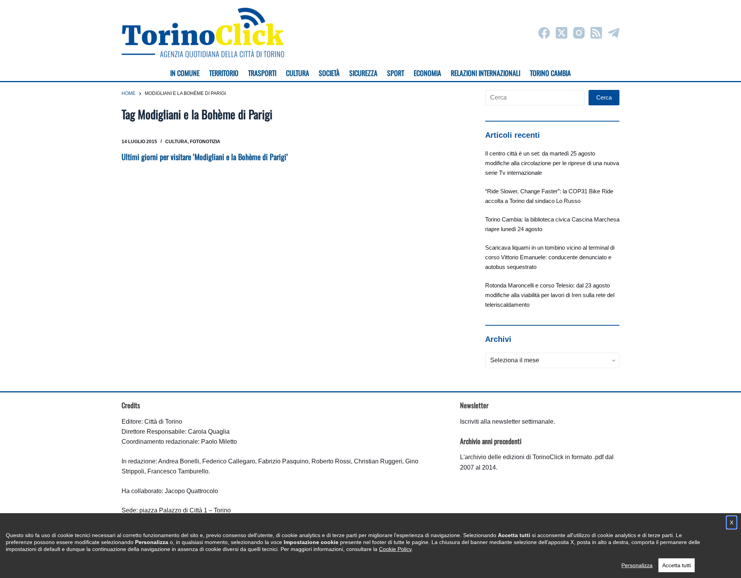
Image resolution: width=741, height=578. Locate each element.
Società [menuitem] (329, 73)
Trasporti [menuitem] (262, 73)
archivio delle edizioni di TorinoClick (514, 457)
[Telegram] (613, 33)
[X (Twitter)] (561, 33)
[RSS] (596, 33)
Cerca (604, 97)
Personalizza (637, 565)
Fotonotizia (205, 141)
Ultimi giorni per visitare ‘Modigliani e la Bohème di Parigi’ (205, 156)
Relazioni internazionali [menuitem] (485, 73)
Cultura (176, 141)
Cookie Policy (395, 549)
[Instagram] (579, 33)
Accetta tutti (676, 565)
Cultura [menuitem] (297, 73)
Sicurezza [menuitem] (363, 73)
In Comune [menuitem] (185, 73)
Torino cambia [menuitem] (550, 73)
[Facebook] (544, 33)
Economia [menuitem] (427, 73)
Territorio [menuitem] (224, 73)
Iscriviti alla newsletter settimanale (506, 421)
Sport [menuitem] (395, 73)
